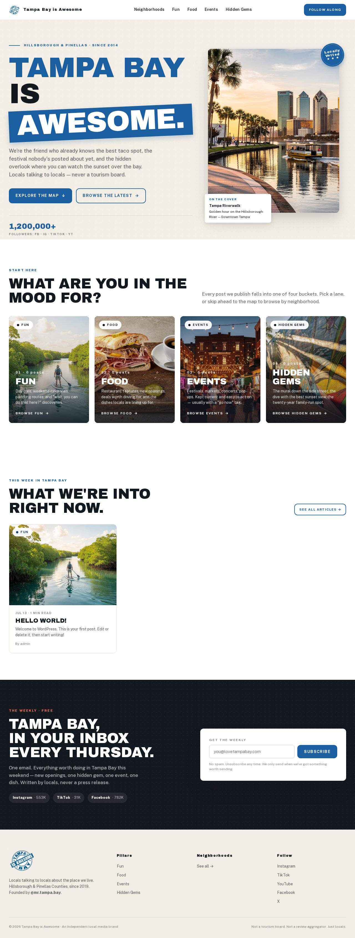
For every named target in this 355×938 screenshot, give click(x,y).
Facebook (286, 892)
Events (211, 9)
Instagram (286, 866)
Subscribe (317, 751)
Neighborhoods (149, 9)
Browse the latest (111, 195)
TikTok (283, 875)
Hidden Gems (239, 9)
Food (192, 9)
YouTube (285, 884)
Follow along (325, 10)
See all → (205, 866)
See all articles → (320, 509)
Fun (176, 9)
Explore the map (40, 195)
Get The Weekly (227, 740)
